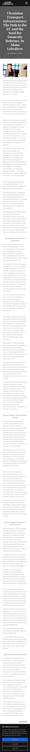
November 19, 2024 (16, 53)
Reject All (15, 748)
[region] (15, 738)
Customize (15, 744)
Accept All (15, 739)
